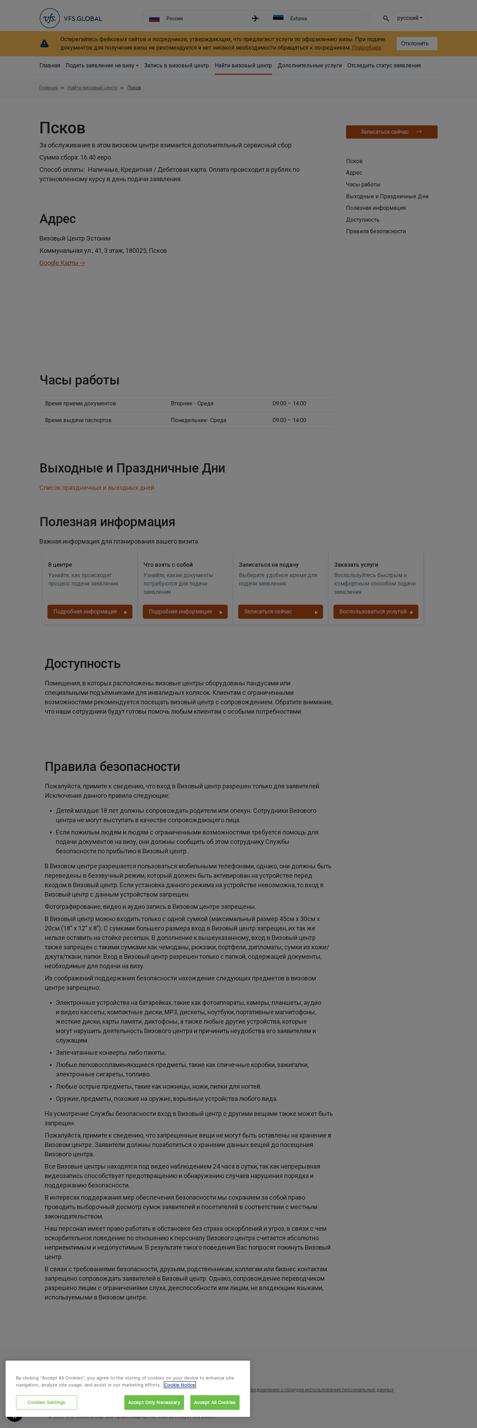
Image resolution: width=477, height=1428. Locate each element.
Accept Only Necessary (154, 1402)
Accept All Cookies (215, 1402)
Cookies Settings (46, 1402)
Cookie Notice (179, 1384)
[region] (128, 1389)
